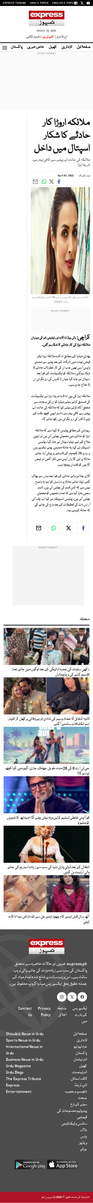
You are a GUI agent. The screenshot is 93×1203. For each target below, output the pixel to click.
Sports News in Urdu (23, 1040)
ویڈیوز (83, 1143)
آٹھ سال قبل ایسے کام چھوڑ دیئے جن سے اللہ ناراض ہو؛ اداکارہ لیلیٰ (49, 919)
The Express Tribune (23, 1079)
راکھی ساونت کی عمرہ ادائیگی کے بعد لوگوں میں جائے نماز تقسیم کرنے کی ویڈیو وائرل (50, 672)
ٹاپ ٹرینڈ (80, 1085)
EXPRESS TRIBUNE (14, 3)
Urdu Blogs (14, 1072)
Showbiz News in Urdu (25, 1034)
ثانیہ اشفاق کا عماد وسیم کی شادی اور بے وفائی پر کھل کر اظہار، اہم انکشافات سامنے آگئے (48, 721)
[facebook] (82, 528)
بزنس (83, 1137)
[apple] (62, 1166)
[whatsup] (53, 528)
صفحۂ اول (84, 47)
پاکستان (16, 47)
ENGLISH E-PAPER (63, 3)
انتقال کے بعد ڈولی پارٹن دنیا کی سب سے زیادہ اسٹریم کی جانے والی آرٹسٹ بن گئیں (48, 869)
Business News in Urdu (24, 1059)
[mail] (38, 528)
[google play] (30, 1166)
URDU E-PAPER (39, 3)
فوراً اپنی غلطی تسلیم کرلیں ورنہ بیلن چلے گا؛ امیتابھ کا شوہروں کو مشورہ (48, 820)
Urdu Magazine (18, 1066)
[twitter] (68, 528)
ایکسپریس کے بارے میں (79, 1015)
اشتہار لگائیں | (34, 37)
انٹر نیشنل (80, 1059)
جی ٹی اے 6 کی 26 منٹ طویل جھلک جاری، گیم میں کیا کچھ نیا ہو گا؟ (47, 771)
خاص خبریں (35, 47)
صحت (82, 1098)
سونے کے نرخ (78, 1104)
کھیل (53, 47)
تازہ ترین (67, 47)
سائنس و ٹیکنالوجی (74, 1124)
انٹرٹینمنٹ (79, 1072)
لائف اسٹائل (79, 1079)
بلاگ (83, 1130)
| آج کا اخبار (60, 37)
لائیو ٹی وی (47, 37)
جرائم (83, 1149)
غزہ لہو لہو (80, 1047)
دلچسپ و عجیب (76, 1092)
